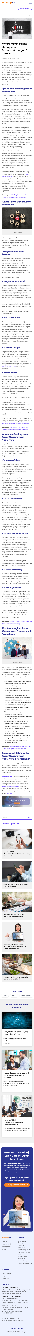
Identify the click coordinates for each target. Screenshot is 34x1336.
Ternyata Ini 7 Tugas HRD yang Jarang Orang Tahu (15, 1033)
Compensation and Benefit (24, 1253)
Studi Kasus (5, 1278)
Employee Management (22, 1246)
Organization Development (22, 1242)
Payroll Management (24, 1261)
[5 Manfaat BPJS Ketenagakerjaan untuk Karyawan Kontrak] (17, 1117)
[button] (29, 817)
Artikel (9, 15)
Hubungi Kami (6, 1247)
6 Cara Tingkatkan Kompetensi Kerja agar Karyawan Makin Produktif (16, 1075)
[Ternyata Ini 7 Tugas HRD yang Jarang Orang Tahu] (17, 1029)
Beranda (4, 1241)
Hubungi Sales (24, 8)
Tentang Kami (6, 1244)
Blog (3, 1276)
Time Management (24, 1250)
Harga (4, 1249)
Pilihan (14, 996)
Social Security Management (22, 1257)
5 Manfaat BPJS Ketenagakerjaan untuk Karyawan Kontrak (13, 1122)
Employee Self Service (25, 1263)
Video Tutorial (6, 1273)
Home (3, 15)
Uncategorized (26, 996)
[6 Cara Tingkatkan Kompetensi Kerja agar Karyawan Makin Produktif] (17, 1070)
